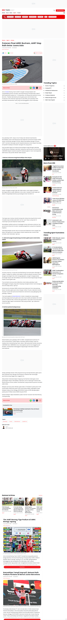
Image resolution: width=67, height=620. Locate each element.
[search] (54, 10)
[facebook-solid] (34, 88)
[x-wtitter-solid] (37, 88)
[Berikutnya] (42, 503)
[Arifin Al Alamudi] (3, 427)
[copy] (40, 88)
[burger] (64, 13)
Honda (7, 92)
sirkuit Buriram (16, 296)
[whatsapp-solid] (31, 88)
